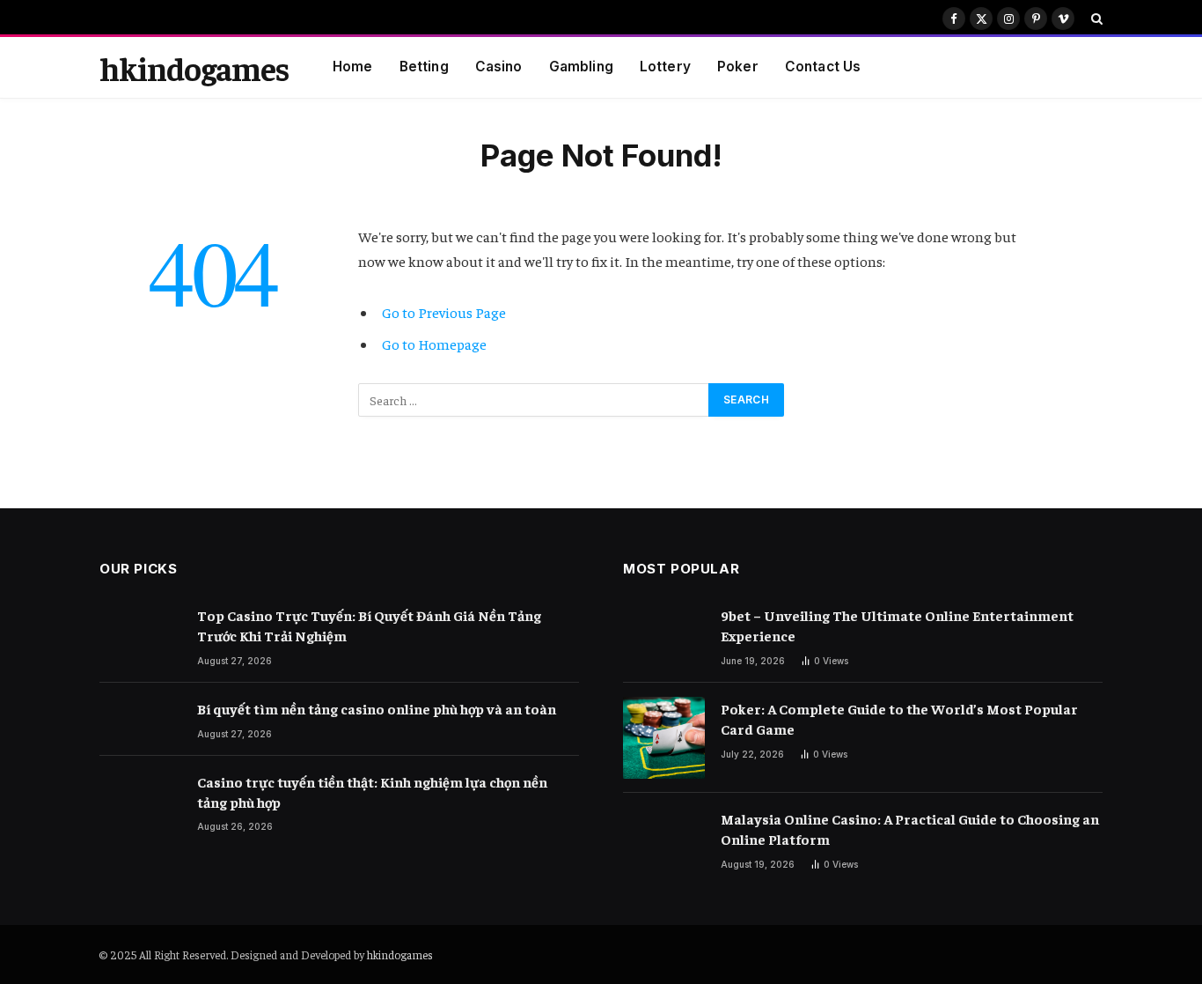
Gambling (581, 66)
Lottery (665, 66)
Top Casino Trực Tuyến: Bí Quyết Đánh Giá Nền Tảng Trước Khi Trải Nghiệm (369, 625)
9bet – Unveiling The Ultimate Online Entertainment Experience (897, 625)
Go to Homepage (434, 344)
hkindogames (400, 954)
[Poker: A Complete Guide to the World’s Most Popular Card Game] (664, 738)
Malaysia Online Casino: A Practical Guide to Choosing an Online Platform (910, 828)
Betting (424, 66)
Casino (499, 66)
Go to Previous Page (444, 312)
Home (353, 66)
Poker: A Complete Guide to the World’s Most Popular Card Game (899, 718)
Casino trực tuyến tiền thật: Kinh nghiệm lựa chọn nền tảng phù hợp (372, 791)
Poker (738, 66)
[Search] (1095, 18)
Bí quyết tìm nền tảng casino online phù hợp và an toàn (376, 708)
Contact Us (823, 66)
